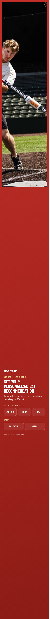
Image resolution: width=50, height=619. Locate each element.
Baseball (13, 426)
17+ (38, 411)
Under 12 (10, 411)
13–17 (24, 411)
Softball (35, 426)
